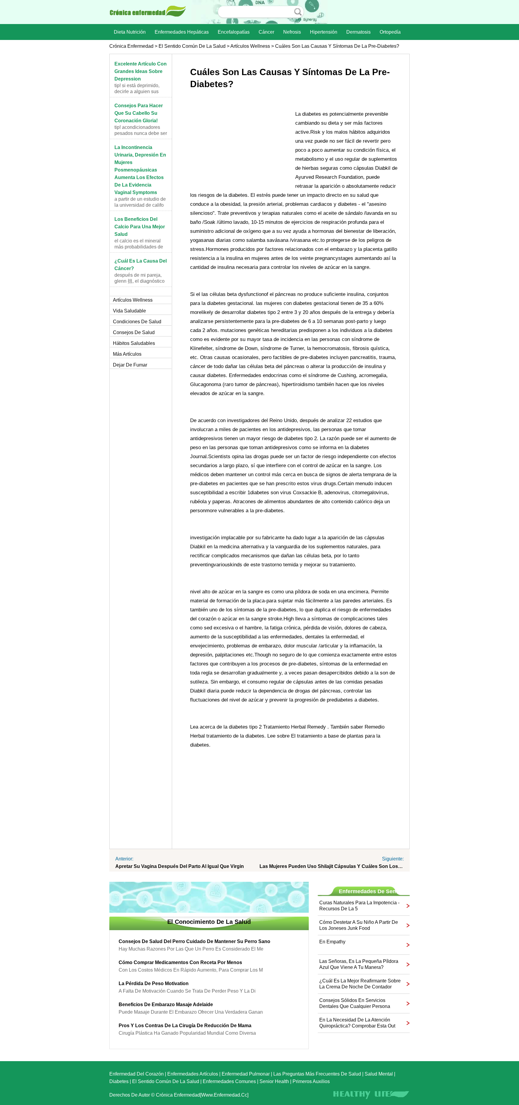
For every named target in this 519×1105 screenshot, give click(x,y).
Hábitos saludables (134, 343)
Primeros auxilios (311, 1081)
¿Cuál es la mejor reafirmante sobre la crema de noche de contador (360, 983)
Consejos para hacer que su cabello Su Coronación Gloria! (138, 113)
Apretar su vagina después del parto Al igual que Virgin (179, 866)
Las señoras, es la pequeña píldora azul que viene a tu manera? (358, 964)
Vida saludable (129, 310)
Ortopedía (390, 32)
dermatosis (358, 32)
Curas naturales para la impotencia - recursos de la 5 (359, 905)
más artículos (127, 354)
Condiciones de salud (137, 321)
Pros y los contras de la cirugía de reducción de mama (185, 1025)
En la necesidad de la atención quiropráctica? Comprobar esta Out (357, 1022)
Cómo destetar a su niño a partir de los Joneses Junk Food (358, 925)
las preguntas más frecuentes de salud (317, 1073)
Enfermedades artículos (192, 1073)
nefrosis (292, 32)
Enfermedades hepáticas (182, 32)
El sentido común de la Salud (192, 46)
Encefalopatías (234, 32)
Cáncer (266, 32)
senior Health (274, 1081)
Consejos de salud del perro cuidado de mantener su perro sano (194, 941)
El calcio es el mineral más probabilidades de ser (138, 246)
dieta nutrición (130, 32)
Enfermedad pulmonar (246, 1073)
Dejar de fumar (130, 364)
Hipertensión (323, 32)
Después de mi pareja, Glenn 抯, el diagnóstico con (139, 281)
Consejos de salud (134, 332)
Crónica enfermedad (131, 46)
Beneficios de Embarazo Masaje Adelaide (166, 1004)
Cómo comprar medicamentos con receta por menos (180, 962)
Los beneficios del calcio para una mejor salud (139, 227)
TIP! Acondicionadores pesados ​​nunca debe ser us (140, 133)
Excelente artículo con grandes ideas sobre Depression (140, 71)
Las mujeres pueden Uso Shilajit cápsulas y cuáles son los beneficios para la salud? (332, 866)
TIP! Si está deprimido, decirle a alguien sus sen (136, 91)
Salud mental (379, 1073)
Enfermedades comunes (229, 1081)
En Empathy (332, 941)
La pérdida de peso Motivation (154, 983)
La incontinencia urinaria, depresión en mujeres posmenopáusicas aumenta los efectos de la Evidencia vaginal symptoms (140, 170)
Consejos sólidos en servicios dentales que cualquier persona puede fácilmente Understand (354, 1003)
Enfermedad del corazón (136, 1073)
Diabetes (119, 1081)
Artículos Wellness (250, 46)
